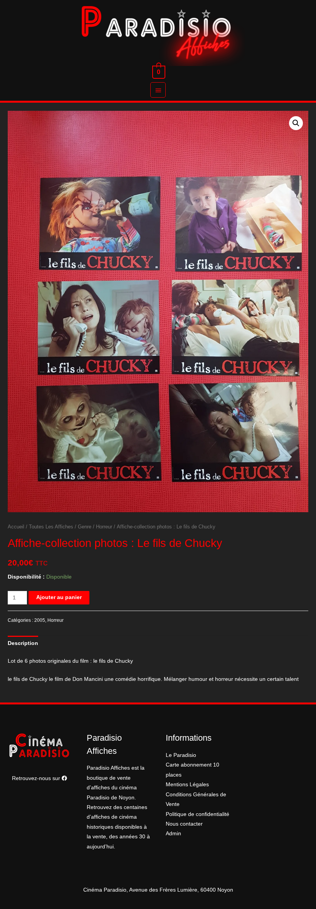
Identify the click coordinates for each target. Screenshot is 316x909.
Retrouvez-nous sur (37, 778)
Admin (173, 833)
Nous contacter (184, 824)
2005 (39, 620)
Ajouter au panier (59, 597)
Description (23, 643)
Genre (84, 527)
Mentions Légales (187, 784)
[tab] (23, 643)
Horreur (104, 527)
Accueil (16, 527)
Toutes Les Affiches (51, 527)
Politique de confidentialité (197, 814)
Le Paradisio (181, 755)
